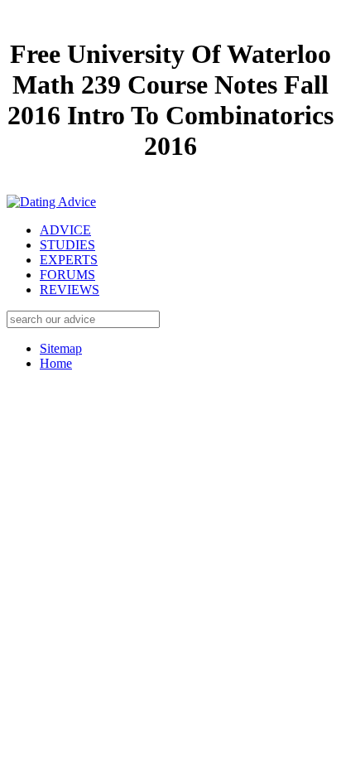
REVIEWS (69, 289)
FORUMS (67, 275)
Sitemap (61, 348)
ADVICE (65, 230)
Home (56, 363)
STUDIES (67, 245)
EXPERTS (69, 260)
